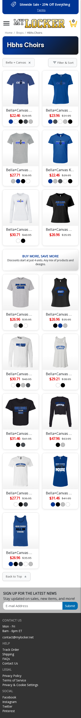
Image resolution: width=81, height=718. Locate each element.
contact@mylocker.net (18, 637)
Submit (70, 606)
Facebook (9, 697)
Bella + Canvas (18, 62)
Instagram (9, 702)
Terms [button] (41, 10)
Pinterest (8, 711)
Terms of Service (14, 680)
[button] (6, 23)
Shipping (8, 654)
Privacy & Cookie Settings (20, 685)
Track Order (10, 650)
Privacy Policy (11, 676)
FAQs (6, 659)
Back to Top (16, 576)
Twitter (7, 706)
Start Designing (20, 98)
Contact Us (10, 663)
